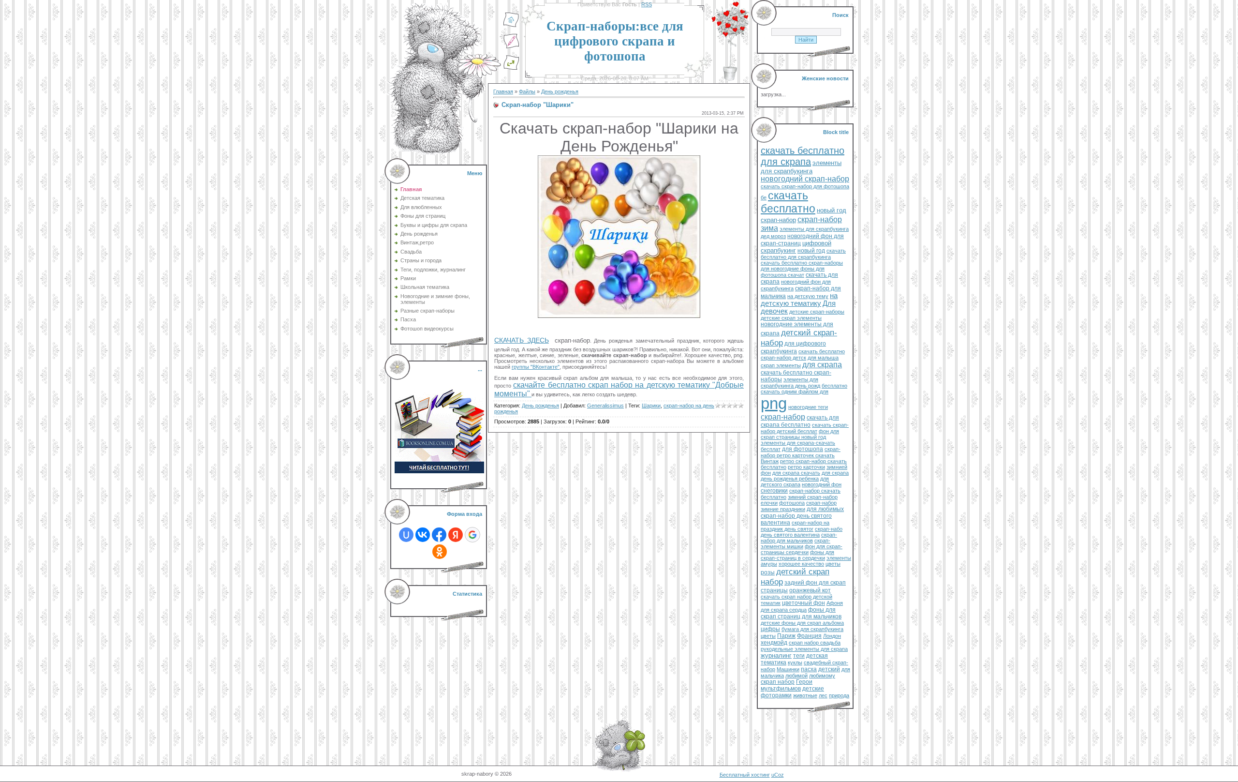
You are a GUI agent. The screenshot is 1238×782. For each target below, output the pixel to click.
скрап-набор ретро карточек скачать (800, 452)
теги (799, 655)
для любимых (825, 509)
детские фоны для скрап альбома (802, 623)
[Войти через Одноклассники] (439, 551)
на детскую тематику (799, 299)
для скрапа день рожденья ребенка (805, 475)
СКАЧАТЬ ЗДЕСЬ (521, 340)
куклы (795, 662)
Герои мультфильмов (786, 685)
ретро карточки (806, 467)
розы (768, 572)
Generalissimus (605, 405)
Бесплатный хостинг (745, 775)
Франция (809, 635)
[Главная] (511, 26)
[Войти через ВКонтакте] (422, 534)
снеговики (774, 490)
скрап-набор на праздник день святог (795, 526)
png (774, 403)
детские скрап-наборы (816, 312)
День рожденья (559, 91)
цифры (770, 629)
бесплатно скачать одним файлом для (804, 388)
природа (839, 695)
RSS (646, 4)
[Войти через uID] (406, 534)
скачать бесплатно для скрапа (802, 156)
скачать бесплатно (788, 202)
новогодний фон (821, 484)
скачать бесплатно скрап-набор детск (803, 354)
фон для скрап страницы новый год (800, 434)
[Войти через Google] (472, 534)
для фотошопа (802, 449)
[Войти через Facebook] (439, 534)
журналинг (776, 655)
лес (823, 695)
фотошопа (792, 503)
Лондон (832, 636)
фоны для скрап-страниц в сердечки (797, 555)
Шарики (651, 405)
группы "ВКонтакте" (536, 367)
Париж (786, 635)
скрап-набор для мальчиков (799, 537)
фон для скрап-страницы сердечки (801, 549)
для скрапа (822, 365)
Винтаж (770, 461)
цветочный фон (803, 603)
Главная (503, 91)
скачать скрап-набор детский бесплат (805, 428)
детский (829, 669)
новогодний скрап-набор (805, 179)
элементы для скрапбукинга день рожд (790, 382)
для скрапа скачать (796, 473)
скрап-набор (783, 417)
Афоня (834, 603)
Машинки (788, 669)
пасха (809, 669)
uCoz (777, 775)
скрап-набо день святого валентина (801, 532)
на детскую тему (807, 296)
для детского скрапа (795, 481)
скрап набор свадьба (814, 643)
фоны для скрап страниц (798, 613)
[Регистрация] (511, 47)
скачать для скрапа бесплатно (800, 421)
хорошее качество (801, 564)
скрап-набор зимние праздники (799, 506)
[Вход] (511, 68)
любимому (822, 675)
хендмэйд (774, 642)
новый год (811, 250)
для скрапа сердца (784, 610)
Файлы (527, 91)
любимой (796, 675)
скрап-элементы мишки (795, 543)
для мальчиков (821, 616)
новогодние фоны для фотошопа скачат (793, 272)
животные (805, 695)
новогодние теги (808, 407)
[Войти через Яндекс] (455, 534)
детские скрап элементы (791, 318)
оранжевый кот (810, 590)
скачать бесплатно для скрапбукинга (803, 254)
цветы (832, 564)
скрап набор (778, 681)
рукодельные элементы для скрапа (804, 649)
